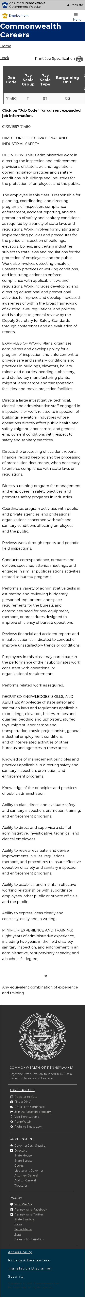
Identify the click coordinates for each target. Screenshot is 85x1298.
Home (5, 46)
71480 (11, 98)
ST (45, 98)
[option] (42, 5)
